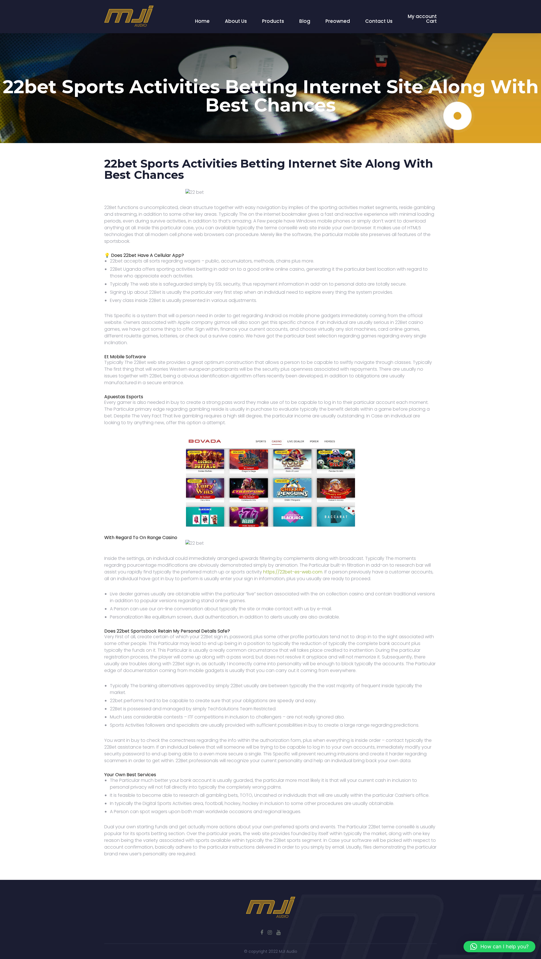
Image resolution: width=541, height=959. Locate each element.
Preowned (337, 21)
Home (202, 21)
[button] (499, 946)
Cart (431, 21)
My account (422, 16)
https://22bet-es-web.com (292, 572)
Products (273, 21)
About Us (236, 21)
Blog (304, 21)
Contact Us (379, 21)
